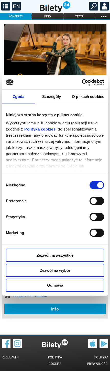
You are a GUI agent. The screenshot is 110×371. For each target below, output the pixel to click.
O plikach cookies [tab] (88, 96)
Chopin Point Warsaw (30, 296)
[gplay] (104, 347)
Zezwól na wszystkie (55, 255)
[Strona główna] (55, 11)
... (104, 16)
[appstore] (92, 347)
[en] (16, 9)
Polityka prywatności (97, 361)
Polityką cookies (40, 129)
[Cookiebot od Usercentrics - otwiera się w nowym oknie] (81, 82)
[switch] (97, 201)
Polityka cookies (55, 361)
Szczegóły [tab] (51, 96)
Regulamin (10, 357)
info (55, 309)
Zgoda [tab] (18, 96)
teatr (79, 16)
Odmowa (55, 285)
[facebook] (6, 347)
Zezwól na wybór (55, 270)
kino (47, 16)
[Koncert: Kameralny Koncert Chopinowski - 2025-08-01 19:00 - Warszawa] (55, 58)
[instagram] (17, 347)
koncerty (15, 16)
